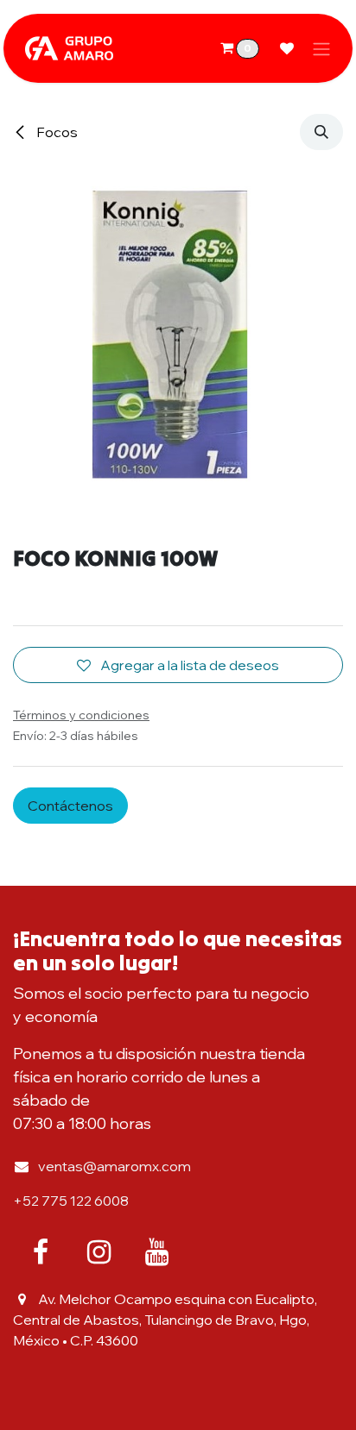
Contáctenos (70, 805)
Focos (56, 132)
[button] (321, 132)
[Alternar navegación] (321, 48)
